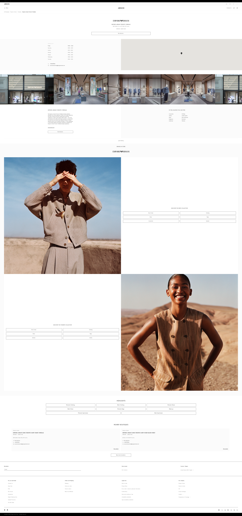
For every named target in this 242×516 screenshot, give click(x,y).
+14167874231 (17, 442)
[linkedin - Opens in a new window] (7, 510)
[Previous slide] (8, 1)
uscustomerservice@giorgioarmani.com (57, 65)
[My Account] (234, 8)
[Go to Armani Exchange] (237, 4)
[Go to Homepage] (121, 8)
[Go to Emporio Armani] (230, 4)
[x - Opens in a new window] (4, 510)
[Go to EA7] (233, 4)
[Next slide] (10, 1)
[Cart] (237, 8)
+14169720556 (126, 442)
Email (6, 469)
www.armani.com (51, 127)
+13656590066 (52, 63)
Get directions (60, 131)
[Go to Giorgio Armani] (226, 4)
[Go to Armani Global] (6, 4)
